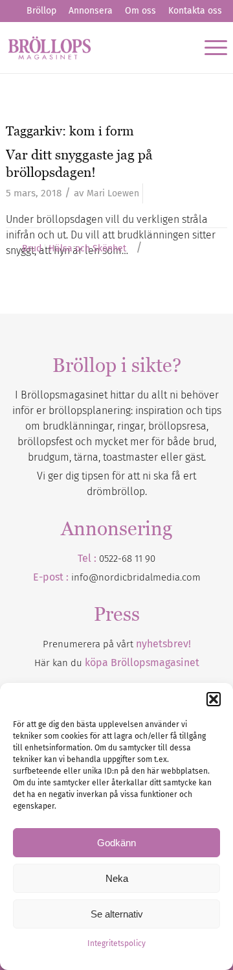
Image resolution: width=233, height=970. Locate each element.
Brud (31, 248)
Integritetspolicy (116, 943)
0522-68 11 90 (127, 558)
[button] (213, 699)
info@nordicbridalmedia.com (136, 577)
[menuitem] (41, 11)
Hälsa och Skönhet (87, 248)
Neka (116, 878)
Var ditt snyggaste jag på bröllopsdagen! (79, 163)
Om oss (140, 10)
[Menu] (209, 47)
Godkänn (116, 842)
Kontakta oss (195, 10)
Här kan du (116, 663)
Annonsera (91, 10)
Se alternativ (117, 913)
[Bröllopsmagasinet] (94, 47)
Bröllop (41, 10)
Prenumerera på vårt (117, 644)
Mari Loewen (113, 193)
